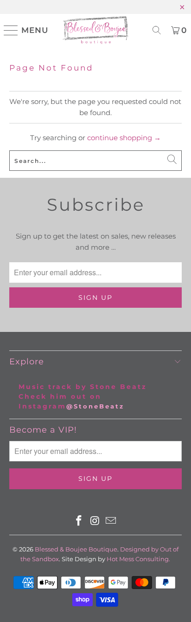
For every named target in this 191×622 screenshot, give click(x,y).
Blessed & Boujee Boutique (76, 549)
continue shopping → (124, 137)
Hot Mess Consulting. (138, 559)
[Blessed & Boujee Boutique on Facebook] (79, 521)
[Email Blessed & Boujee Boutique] (111, 521)
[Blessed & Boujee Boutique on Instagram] (95, 521)
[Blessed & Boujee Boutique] (95, 30)
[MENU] (7, 30)
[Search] (157, 30)
